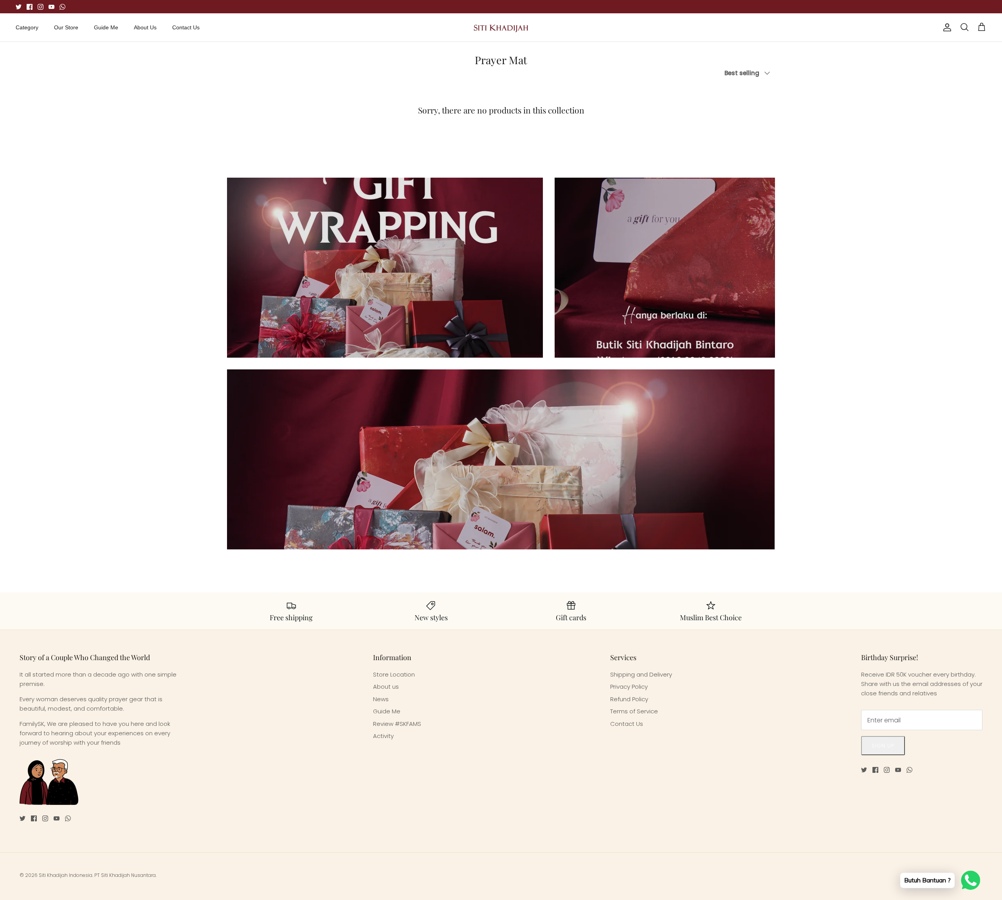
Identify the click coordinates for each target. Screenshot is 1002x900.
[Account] (945, 27)
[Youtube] (51, 7)
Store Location (394, 674)
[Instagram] (40, 7)
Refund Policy (629, 699)
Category (27, 27)
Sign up (883, 745)
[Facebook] (29, 7)
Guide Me (106, 27)
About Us (145, 27)
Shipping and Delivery (641, 674)
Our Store (66, 27)
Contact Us (186, 27)
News (381, 699)
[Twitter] (19, 7)
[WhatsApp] (62, 7)
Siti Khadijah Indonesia (65, 875)
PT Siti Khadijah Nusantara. (125, 875)
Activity (383, 736)
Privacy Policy (629, 686)
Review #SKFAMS (397, 724)
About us (386, 686)
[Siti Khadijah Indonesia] (501, 27)
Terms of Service (634, 711)
